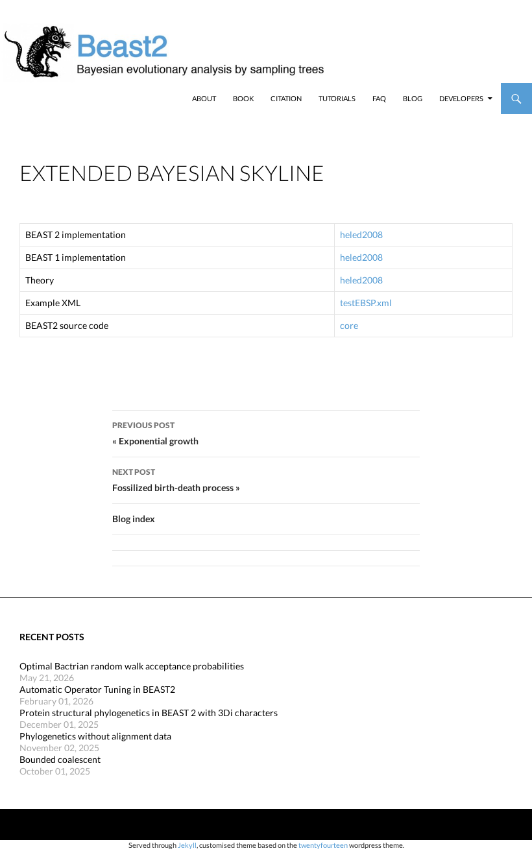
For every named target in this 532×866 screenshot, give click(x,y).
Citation (286, 98)
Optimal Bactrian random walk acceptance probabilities (131, 665)
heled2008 (361, 234)
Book (243, 98)
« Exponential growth (155, 433)
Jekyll (187, 845)
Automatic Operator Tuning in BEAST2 (97, 689)
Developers (461, 98)
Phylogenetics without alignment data (95, 735)
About (204, 98)
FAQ (379, 98)
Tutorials (337, 98)
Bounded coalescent (60, 759)
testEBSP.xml (366, 302)
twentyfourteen (323, 845)
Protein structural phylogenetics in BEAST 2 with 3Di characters (148, 712)
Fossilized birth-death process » (176, 480)
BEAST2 (76, 98)
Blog (412, 98)
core (349, 325)
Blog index (133, 518)
